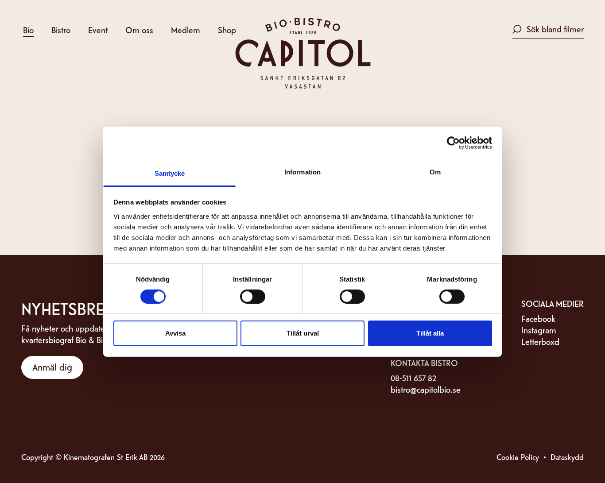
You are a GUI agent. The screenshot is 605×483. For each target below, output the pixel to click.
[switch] (252, 297)
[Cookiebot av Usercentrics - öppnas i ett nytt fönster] (453, 143)
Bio (28, 29)
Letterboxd (540, 341)
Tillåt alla (430, 333)
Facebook (538, 318)
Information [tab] (302, 171)
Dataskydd (567, 457)
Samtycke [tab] (170, 173)
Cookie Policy (517, 457)
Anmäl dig (52, 366)
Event (98, 29)
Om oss (139, 29)
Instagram (538, 329)
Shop (227, 29)
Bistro (60, 29)
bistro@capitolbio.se (426, 388)
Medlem (185, 29)
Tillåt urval (303, 333)
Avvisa (175, 333)
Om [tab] (435, 171)
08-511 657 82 (413, 377)
